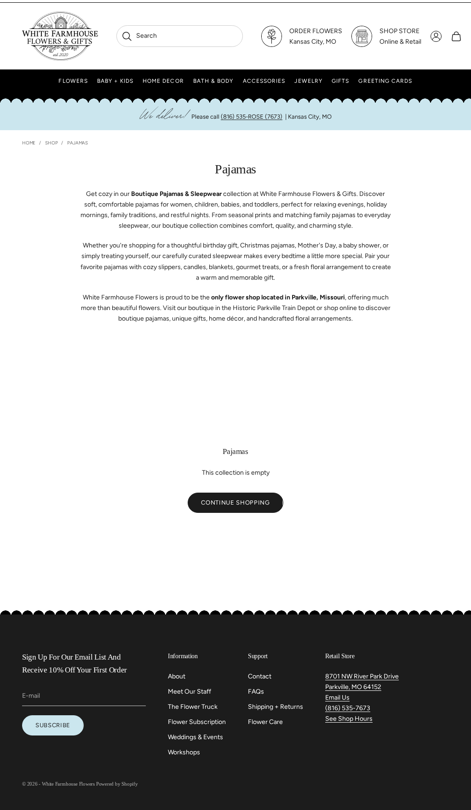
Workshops (184, 752)
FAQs (256, 691)
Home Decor (163, 81)
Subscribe (52, 725)
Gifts (340, 81)
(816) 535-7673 (347, 708)
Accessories (264, 81)
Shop (51, 143)
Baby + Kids (115, 81)
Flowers (73, 81)
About (176, 676)
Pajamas (77, 143)
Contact (259, 676)
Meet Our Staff (189, 691)
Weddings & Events (195, 737)
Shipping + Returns (275, 707)
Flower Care (265, 722)
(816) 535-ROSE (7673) (251, 116)
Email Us (337, 697)
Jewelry (308, 81)
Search (139, 36)
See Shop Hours (349, 719)
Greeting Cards (385, 81)
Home (28, 143)
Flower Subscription (197, 722)
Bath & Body (213, 81)
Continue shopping (235, 502)
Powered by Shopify (117, 784)
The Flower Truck (193, 707)
